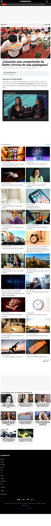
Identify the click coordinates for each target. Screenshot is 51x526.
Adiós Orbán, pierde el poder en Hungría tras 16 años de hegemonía (8, 452)
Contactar (25, 515)
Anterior (4, 25)
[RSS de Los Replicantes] (17, 511)
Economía (2, 476)
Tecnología (2, 493)
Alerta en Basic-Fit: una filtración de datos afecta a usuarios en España (25, 434)
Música (2, 487)
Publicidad (19, 515)
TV (1, 485)
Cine (1, 482)
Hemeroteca (3, 506)
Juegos (2, 490)
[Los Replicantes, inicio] (25, 1)
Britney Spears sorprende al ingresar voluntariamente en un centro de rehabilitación (43, 435)
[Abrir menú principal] (2, 1)
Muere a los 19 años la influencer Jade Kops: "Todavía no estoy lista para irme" (8, 417)
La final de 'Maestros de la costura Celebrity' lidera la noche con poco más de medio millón (24, 5)
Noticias (2, 471)
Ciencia (2, 479)
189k (21, 511)
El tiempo (2, 499)
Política (2, 474)
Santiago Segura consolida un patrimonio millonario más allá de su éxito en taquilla (8, 435)
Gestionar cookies (25, 517)
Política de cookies (41, 515)
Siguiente (46, 25)
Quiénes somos (8, 515)
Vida (1, 496)
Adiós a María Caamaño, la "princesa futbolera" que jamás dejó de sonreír (42, 417)
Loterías (2, 502)
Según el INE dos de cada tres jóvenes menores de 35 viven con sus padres (25, 417)
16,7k (25, 511)
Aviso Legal (14, 515)
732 (33, 511)
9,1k (30, 511)
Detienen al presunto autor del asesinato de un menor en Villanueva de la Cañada (25, 452)
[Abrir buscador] (47, 1)
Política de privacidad (32, 515)
